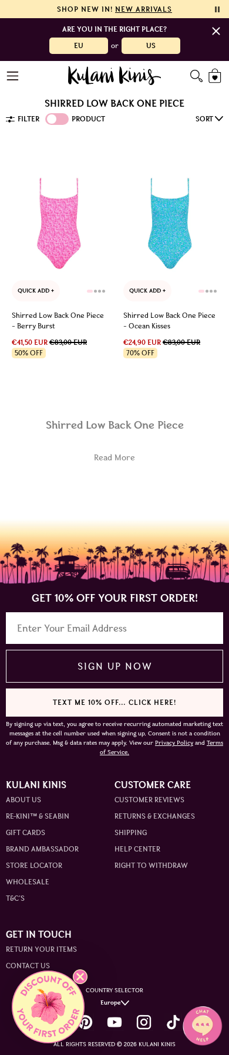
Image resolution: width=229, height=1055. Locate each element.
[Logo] (114, 75)
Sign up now (115, 666)
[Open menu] (13, 76)
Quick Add (34, 290)
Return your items (41, 949)
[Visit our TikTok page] (173, 1022)
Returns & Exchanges (154, 816)
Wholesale (27, 881)
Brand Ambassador (42, 848)
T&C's (15, 898)
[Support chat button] (202, 1025)
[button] (48, 1007)
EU (78, 45)
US (151, 45)
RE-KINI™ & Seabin (37, 816)
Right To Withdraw (151, 865)
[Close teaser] (80, 976)
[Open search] (196, 76)
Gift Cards (25, 832)
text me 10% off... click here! (114, 702)
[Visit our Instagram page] (144, 1022)
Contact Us (28, 965)
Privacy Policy (174, 743)
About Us (23, 799)
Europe (110, 1002)
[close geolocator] (216, 31)
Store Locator (34, 865)
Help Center (137, 848)
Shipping (130, 832)
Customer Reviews (149, 799)
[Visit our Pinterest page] (85, 1022)
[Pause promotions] (217, 9)
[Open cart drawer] (215, 76)
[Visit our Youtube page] (114, 1022)
